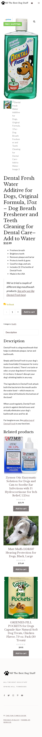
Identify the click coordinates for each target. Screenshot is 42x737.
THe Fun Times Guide (16, 715)
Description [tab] (11, 332)
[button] (34, 22)
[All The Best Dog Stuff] (14, 3)
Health (13, 324)
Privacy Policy (11, 720)
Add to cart (29, 312)
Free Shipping (13, 24)
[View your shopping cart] (31, 3)
